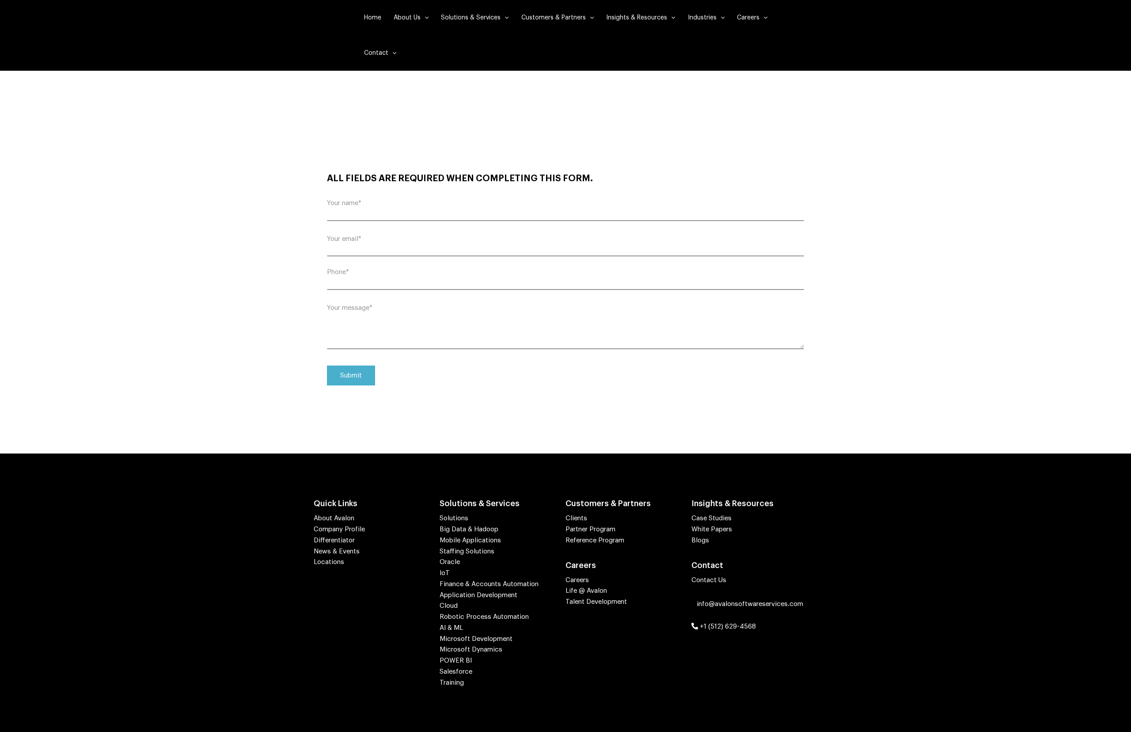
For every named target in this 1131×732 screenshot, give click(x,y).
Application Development (478, 595)
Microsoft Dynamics (471, 649)
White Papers (711, 529)
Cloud (449, 605)
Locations (329, 562)
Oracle (450, 562)
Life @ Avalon (586, 590)
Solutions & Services (471, 18)
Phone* (338, 272)
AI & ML (451, 628)
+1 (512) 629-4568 (727, 626)
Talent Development (596, 602)
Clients (576, 518)
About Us (407, 18)
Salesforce (456, 671)
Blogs (700, 540)
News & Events (337, 551)
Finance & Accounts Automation (489, 584)
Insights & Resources (636, 18)
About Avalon (334, 518)
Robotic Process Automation (484, 617)
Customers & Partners (553, 18)
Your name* (344, 203)
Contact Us (708, 580)
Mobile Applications (470, 540)
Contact (376, 53)
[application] (425, 17)
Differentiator (334, 540)
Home (372, 18)
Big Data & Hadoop (469, 529)
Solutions (454, 518)
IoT (445, 573)
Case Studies (711, 518)
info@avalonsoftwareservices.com (749, 604)
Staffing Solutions (467, 551)
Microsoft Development (476, 639)
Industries (702, 18)
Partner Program (590, 529)
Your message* (349, 308)
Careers (748, 18)
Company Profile (339, 529)
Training (452, 682)
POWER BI (456, 660)
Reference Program (595, 540)
